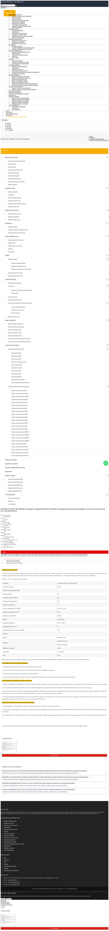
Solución (6, 864)
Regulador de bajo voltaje (13, 316)
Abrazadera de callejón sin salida (15, 169)
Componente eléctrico (10, 279)
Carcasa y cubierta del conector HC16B (19, 452)
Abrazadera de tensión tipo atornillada (16, 181)
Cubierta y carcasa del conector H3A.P (19, 393)
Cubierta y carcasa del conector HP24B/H (20, 440)
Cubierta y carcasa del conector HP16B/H (20, 437)
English (8, 123)
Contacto (6, 868)
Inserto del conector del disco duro (18, 361)
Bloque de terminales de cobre (14, 329)
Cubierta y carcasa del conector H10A (19, 399)
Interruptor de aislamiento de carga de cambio (21, 269)
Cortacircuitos (11, 286)
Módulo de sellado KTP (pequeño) (15, 482)
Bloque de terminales (10, 320)
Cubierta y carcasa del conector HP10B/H (20, 434)
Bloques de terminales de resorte (15, 335)
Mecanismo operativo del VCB (15, 299)
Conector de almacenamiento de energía (19, 93)
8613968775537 (5, 902)
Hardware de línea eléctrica (12, 210)
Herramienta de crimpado (11, 463)
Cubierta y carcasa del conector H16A (19, 402)
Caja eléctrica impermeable (14, 498)
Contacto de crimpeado (11, 459)
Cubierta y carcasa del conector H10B (19, 411)
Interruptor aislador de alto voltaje (15, 272)
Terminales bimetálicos (13, 191)
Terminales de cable (10, 188)
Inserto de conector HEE (16, 364)
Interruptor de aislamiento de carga (18, 266)
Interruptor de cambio (12, 259)
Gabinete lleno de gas (12, 296)
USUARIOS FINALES (10, 866)
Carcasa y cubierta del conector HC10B (19, 449)
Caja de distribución (10, 494)
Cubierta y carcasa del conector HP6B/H (20, 431)
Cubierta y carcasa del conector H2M (19, 428)
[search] (16, 5)
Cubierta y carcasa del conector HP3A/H (20, 396)
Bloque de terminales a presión (14, 332)
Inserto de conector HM (16, 376)
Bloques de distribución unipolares (15, 323)
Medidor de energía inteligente (15, 283)
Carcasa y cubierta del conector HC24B (19, 455)
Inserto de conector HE (16, 355)
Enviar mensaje (54, 755)
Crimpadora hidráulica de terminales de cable (18, 229)
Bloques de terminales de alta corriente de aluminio (19, 338)
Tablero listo (11, 501)
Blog (5, 862)
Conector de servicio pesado (16, 116)
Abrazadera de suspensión (13, 172)
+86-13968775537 (19, 1)
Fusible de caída (11, 242)
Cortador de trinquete (12, 226)
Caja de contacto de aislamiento (18, 307)
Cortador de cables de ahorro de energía (16, 232)
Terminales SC (11, 194)
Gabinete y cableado (10, 475)
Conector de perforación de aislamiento (16, 161)
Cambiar (7, 255)
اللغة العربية (9, 130)
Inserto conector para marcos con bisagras (20, 382)
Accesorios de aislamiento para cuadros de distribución (20, 303)
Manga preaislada (12, 163)
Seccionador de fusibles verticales (15, 275)
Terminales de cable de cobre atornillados (17, 203)
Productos (6, 860)
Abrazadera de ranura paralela (14, 178)
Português (9, 128)
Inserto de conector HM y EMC (18, 379)
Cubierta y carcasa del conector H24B (19, 417)
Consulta (4, 552)
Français (8, 126)
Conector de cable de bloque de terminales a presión (25, 85)
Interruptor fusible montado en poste (16, 239)
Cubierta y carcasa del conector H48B (19, 423)
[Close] (1, 914)
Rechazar (8, 899)
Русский (8, 125)
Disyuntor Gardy (15, 293)
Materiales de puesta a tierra (19, 43)
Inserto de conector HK (16, 373)
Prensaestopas (8, 471)
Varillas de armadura (12, 184)
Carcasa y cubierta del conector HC (18, 443)
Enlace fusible (15, 57)
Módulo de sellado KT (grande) (15, 490)
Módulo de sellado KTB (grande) (15, 485)
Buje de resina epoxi (15, 312)
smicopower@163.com (7, 1)
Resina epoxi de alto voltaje (17, 309)
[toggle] (2, 152)
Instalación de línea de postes (14, 213)
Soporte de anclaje (12, 166)
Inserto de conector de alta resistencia (16, 349)
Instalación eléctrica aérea (11, 157)
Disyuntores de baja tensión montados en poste (21, 290)
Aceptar (3, 899)
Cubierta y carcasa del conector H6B (19, 408)
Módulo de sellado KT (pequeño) (15, 488)
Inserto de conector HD (16, 358)
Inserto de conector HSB (16, 367)
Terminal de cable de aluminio (14, 197)
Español (5, 120)
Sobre (5, 858)
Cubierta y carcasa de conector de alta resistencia (24, 89)
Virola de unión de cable (13, 206)
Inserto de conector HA (16, 353)
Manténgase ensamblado (13, 216)
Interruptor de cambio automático (18, 263)
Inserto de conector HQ (16, 370)
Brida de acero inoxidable (13, 175)
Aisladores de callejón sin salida (20, 55)
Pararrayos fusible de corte (11, 236)
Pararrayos (10, 248)
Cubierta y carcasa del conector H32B (19, 420)
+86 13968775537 (12, 880)
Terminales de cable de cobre (14, 200)
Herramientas (8, 223)
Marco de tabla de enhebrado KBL (15, 479)
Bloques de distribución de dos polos (16, 326)
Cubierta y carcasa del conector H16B (19, 414)
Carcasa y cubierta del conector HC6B (19, 446)
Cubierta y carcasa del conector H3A (19, 390)
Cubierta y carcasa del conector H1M (19, 425)
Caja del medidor (16, 109)
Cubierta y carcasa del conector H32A (19, 405)
